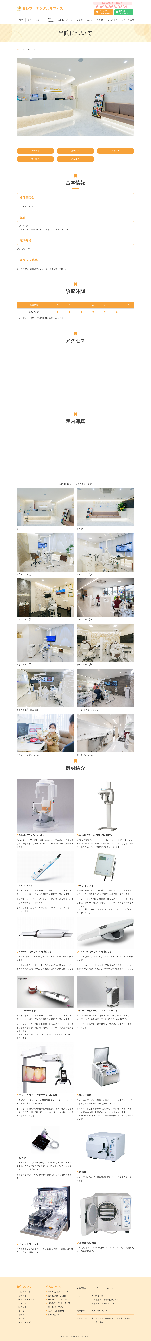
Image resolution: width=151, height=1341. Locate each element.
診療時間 (75, 151)
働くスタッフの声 (56, 1307)
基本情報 (35, 151)
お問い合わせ (54, 1314)
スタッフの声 (128, 20)
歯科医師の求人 (65, 20)
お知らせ (22, 1314)
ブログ (21, 1318)
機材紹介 (75, 159)
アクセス (115, 151)
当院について (33, 20)
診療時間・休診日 (26, 1299)
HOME (20, 20)
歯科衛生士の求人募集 (58, 1299)
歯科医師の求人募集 (57, 1296)
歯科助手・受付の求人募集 (60, 1303)
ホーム (19, 49)
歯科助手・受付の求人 (107, 20)
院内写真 (35, 159)
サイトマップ (24, 1322)
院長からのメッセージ (49, 20)
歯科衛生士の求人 (85, 20)
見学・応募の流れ (56, 1311)
